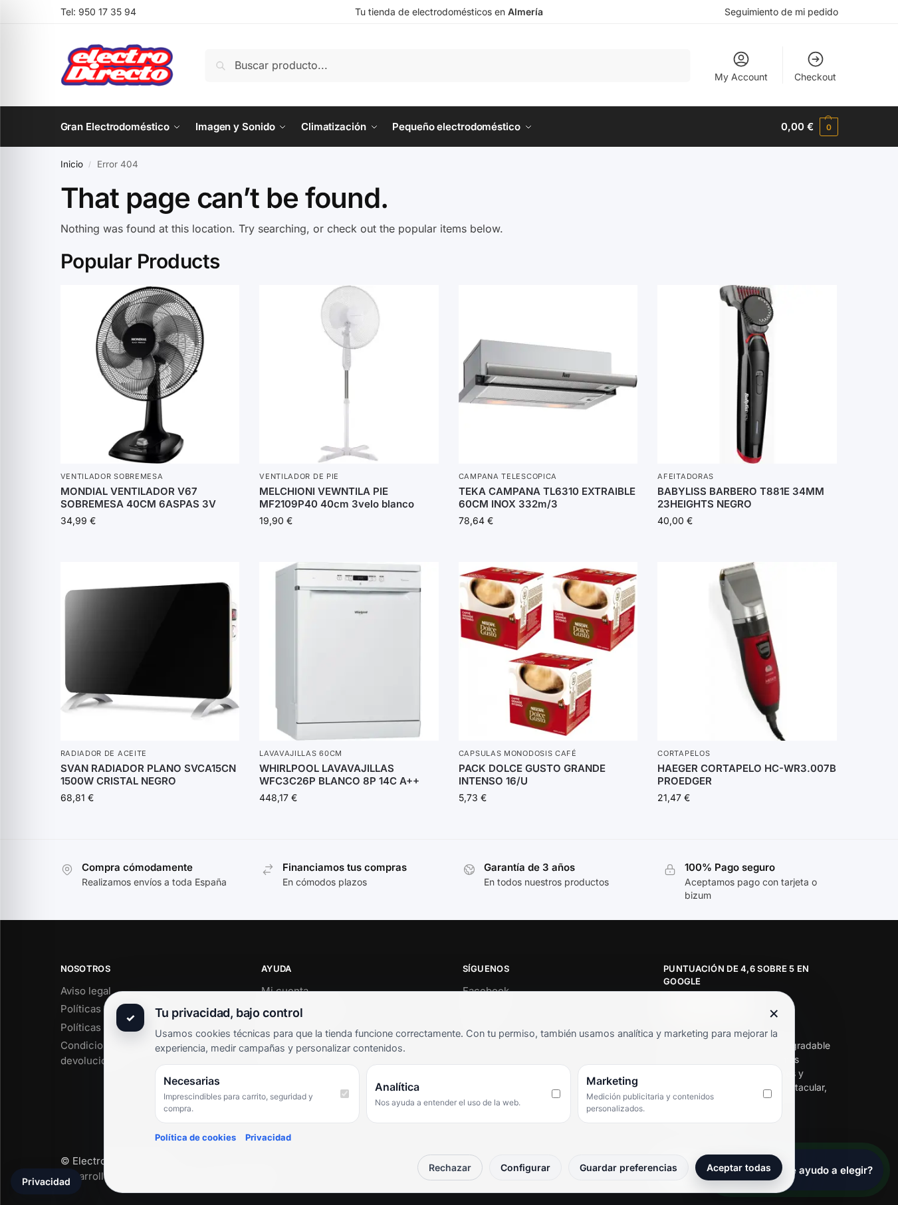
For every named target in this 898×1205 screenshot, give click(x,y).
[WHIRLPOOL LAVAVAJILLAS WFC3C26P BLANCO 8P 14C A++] (349, 651)
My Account (741, 76)
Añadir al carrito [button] (149, 548)
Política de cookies (195, 1137)
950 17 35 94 (107, 11)
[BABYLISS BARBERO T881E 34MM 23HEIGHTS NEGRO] (747, 374)
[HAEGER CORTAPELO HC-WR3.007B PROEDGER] (747, 651)
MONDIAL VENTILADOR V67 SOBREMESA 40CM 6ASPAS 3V (138, 498)
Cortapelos (683, 753)
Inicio (71, 164)
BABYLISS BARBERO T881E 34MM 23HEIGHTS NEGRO (740, 498)
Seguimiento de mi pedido (781, 11)
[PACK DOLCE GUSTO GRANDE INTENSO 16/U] (548, 651)
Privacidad (268, 1137)
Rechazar (450, 1167)
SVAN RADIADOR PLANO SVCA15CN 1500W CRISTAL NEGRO (148, 775)
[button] (809, 127)
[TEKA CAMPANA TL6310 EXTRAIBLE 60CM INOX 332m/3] (548, 374)
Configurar (525, 1167)
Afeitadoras (685, 476)
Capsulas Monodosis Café (518, 753)
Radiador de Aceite (104, 753)
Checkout (815, 76)
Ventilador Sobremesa (112, 476)
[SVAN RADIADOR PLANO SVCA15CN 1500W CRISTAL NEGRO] (150, 651)
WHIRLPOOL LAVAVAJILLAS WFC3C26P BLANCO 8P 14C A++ (339, 775)
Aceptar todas (739, 1167)
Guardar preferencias (628, 1167)
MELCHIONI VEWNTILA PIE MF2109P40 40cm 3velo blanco (336, 498)
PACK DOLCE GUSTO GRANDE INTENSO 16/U (532, 775)
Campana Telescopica (508, 476)
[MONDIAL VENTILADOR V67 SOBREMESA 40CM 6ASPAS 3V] (150, 374)
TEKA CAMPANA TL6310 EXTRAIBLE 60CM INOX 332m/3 (547, 498)
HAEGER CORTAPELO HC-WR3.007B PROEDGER (746, 775)
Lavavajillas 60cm (300, 753)
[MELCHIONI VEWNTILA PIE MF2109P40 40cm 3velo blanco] (349, 374)
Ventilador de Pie (299, 476)
